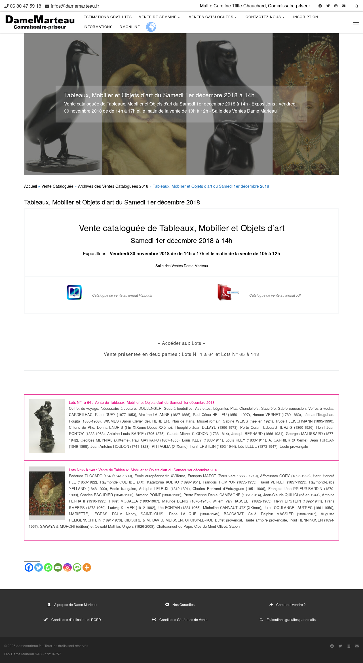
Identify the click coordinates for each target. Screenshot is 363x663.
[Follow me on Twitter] (328, 6)
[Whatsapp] (48, 567)
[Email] (58, 567)
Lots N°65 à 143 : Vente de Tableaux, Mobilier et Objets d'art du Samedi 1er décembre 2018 (143, 469)
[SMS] (77, 567)
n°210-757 (53, 653)
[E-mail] (343, 6)
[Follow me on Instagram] (335, 6)
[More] (87, 567)
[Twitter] (38, 567)
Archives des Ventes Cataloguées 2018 (113, 186)
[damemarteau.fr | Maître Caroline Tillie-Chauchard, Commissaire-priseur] (39, 21)
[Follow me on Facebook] (320, 6)
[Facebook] (29, 567)
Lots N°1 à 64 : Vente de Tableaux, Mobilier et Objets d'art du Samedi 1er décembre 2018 (141, 402)
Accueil (30, 186)
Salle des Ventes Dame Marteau (181, 265)
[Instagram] (67, 567)
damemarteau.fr (28, 645)
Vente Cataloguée (57, 186)
